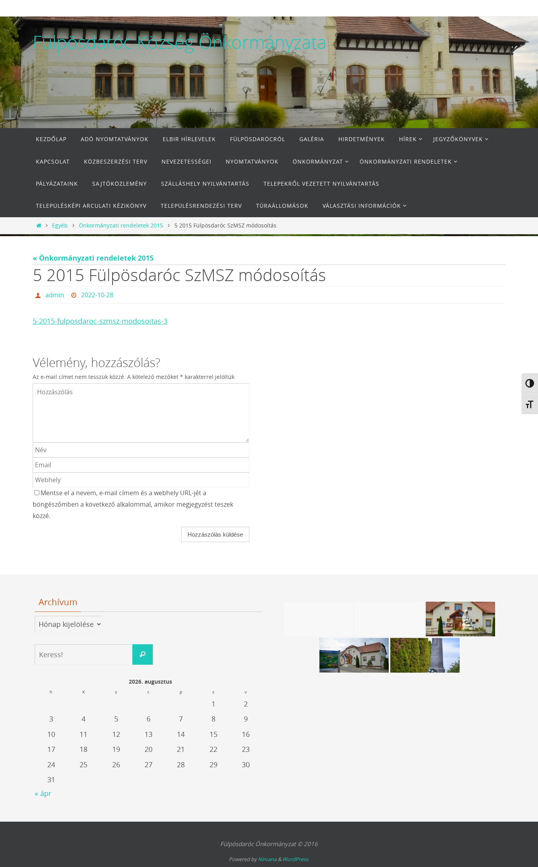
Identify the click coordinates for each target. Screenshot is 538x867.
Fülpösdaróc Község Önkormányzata (180, 42)
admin (54, 295)
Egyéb (60, 225)
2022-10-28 (97, 295)
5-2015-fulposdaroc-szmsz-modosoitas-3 (100, 321)
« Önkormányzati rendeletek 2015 (93, 258)
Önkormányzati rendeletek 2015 (121, 225)
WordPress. (295, 859)
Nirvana (267, 859)
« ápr (43, 793)
